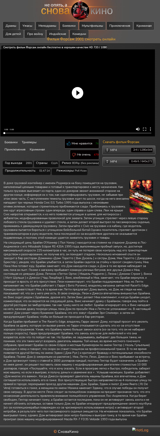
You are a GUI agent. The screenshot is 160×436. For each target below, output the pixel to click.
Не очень (83, 154)
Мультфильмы (92, 26)
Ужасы (27, 26)
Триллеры (29, 142)
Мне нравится (81, 143)
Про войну (35, 34)
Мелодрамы (47, 26)
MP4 (130, 150)
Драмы (10, 26)
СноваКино (68, 431)
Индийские (57, 34)
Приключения (119, 26)
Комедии (79, 34)
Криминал (144, 26)
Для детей (13, 34)
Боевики (69, 26)
